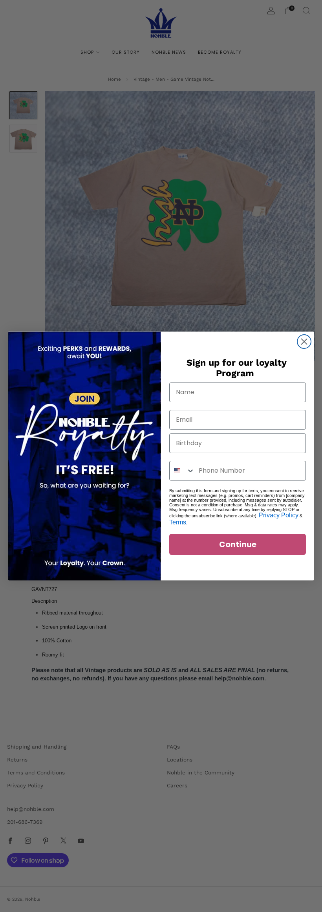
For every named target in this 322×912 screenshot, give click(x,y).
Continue (237, 544)
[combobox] (182, 470)
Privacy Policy (278, 515)
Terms (177, 522)
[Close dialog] (304, 341)
